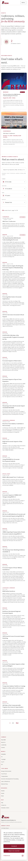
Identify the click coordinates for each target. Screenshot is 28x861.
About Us (3, 742)
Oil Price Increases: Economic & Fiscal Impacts (13, 315)
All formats (8, 182)
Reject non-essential (14, 850)
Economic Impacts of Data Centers (12, 361)
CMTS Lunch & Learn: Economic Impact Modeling (13, 637)
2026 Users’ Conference (9, 133)
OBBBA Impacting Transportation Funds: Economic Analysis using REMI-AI (13, 533)
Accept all (14, 846)
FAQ (2, 802)
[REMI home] (5, 2)
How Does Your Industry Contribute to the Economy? (13, 424)
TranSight (3, 759)
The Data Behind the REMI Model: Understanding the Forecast (11, 95)
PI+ (2, 756)
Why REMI (3, 739)
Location (4, 185)
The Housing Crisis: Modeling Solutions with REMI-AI (13, 551)
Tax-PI (2, 761)
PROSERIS (3, 754)
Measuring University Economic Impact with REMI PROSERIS (13, 407)
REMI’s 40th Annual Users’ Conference (13, 477)
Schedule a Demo (5, 807)
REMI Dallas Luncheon (8, 591)
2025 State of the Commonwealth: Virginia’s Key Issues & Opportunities (12, 706)
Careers (3, 747)
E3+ (2, 764)
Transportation (4, 776)
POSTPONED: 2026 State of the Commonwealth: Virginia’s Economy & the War (13, 337)
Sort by (4, 199)
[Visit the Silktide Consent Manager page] (22, 855)
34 (13, 723)
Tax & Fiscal (4, 773)
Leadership (3, 744)
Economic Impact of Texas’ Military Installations (12, 568)
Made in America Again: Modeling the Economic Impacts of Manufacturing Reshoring (12, 267)
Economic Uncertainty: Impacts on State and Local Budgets (13, 665)
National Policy (4, 784)
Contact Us (3, 805)
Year (3, 192)
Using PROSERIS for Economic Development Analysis (11, 460)
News (2, 795)
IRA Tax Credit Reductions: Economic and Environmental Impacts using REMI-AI (13, 515)
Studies (3, 790)
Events (2, 793)
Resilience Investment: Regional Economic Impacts (11, 612)
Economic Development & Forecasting (9, 778)
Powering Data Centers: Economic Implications (12, 298)
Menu (23, 2)
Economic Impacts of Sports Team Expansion (12, 380)
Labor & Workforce (5, 781)
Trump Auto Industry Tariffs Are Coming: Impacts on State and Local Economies (13, 687)
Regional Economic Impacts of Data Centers (12, 442)
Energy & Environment (6, 771)
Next (17, 723)
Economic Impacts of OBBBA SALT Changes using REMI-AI (12, 496)
